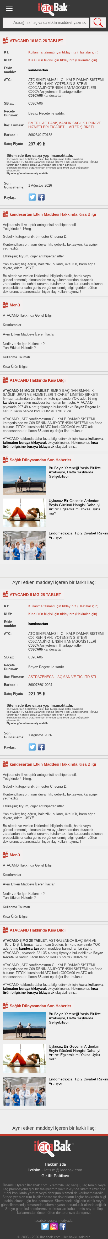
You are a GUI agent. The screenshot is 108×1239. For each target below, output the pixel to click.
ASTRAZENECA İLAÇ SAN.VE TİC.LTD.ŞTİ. (62, 677)
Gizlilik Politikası (55, 1175)
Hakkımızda (55, 1164)
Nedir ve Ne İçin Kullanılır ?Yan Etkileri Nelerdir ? (24, 346)
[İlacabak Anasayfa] (54, 9)
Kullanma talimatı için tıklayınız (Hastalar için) (63, 52)
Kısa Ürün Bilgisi (15, 367)
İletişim (34, 1170)
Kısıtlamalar (12, 325)
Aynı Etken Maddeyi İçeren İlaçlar (29, 334)
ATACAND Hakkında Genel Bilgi (27, 315)
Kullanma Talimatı (16, 357)
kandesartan (38, 70)
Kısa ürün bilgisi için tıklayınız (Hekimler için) (62, 60)
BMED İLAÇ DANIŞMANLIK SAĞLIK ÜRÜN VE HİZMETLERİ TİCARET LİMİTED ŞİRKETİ (64, 125)
